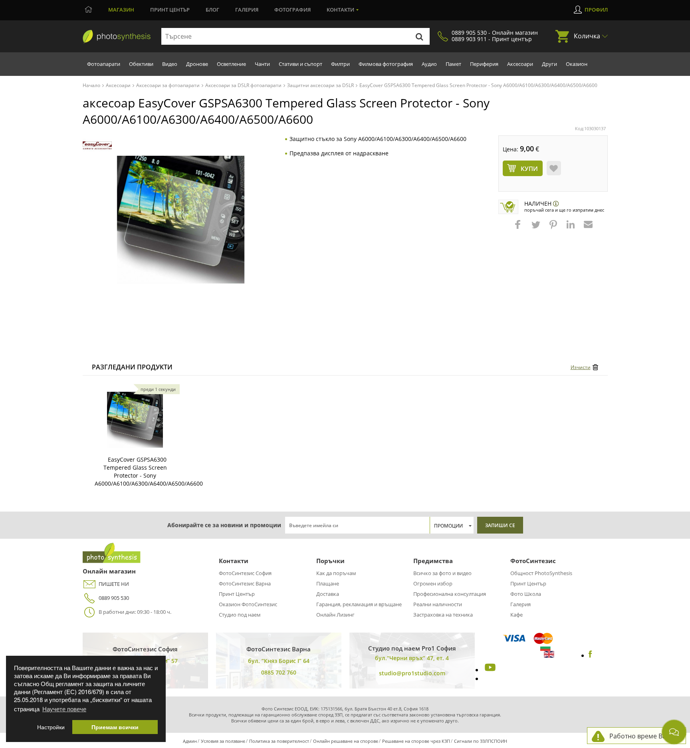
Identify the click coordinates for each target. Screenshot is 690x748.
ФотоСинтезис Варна (245, 583)
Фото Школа (525, 593)
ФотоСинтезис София (245, 573)
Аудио (429, 63)
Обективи (141, 63)
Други (549, 63)
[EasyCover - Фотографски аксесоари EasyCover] (97, 145)
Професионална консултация (449, 593)
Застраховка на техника (443, 614)
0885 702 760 (278, 672)
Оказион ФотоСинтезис (248, 604)
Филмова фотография (386, 63)
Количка (587, 36)
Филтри (340, 63)
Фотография (292, 9)
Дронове (197, 63)
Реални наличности (437, 604)
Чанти (262, 63)
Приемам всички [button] (115, 727)
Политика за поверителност (279, 741)
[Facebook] (590, 655)
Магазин (121, 9)
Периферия (484, 63)
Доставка (327, 593)
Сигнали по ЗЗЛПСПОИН (480, 741)
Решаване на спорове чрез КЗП (416, 741)
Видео (169, 63)
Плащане (327, 583)
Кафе (516, 614)
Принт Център (237, 593)
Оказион (576, 63)
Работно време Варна (643, 736)
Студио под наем (240, 614)
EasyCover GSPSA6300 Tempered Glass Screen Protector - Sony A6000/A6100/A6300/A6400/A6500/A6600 (149, 471)
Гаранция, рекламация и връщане (359, 604)
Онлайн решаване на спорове (345, 741)
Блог (212, 9)
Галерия (246, 9)
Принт (170, 9)
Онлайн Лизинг (335, 614)
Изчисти (581, 367)
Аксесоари (520, 63)
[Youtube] (489, 669)
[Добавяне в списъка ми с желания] (554, 168)
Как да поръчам (336, 573)
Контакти (340, 9)
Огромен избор (432, 583)
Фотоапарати (103, 63)
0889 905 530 (114, 597)
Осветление (231, 63)
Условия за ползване (223, 741)
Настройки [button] (51, 727)
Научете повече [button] (64, 708)
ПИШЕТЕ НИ (114, 583)
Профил (596, 9)
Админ (190, 741)
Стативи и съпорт (300, 63)
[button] (518, 228)
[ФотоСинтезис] (117, 37)
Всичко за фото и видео (442, 573)
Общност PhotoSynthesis (541, 573)
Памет (453, 63)
